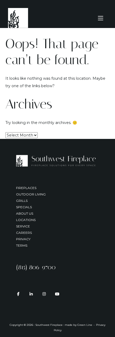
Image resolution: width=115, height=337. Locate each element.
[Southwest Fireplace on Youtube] (57, 294)
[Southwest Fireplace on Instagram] (44, 294)
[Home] (18, 17)
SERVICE (23, 226)
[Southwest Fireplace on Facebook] (18, 294)
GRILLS (22, 201)
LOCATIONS (26, 220)
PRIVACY (23, 239)
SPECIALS (24, 207)
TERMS (21, 245)
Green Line (84, 325)
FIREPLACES (26, 188)
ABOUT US (24, 213)
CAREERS (24, 233)
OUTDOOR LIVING (31, 194)
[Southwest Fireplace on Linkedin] (31, 294)
